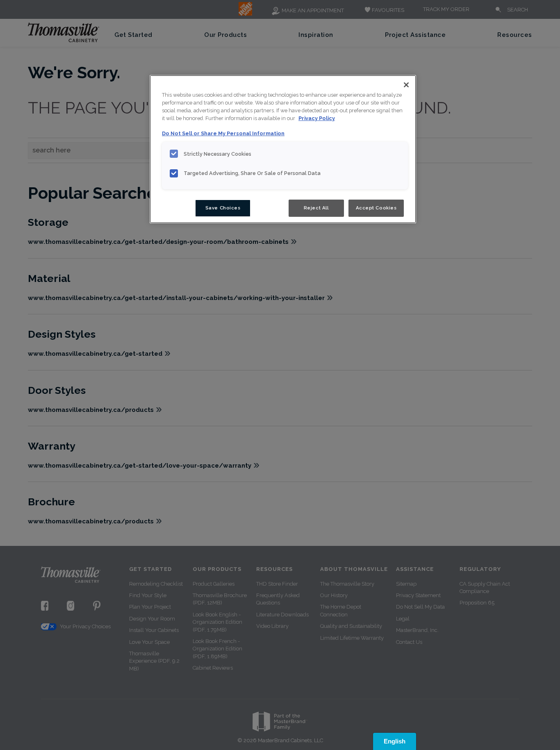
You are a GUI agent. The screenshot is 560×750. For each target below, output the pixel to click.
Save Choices (223, 208)
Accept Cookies (376, 208)
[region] (283, 149)
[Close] (406, 85)
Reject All (316, 208)
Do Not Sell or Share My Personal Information (223, 133)
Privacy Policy (316, 118)
